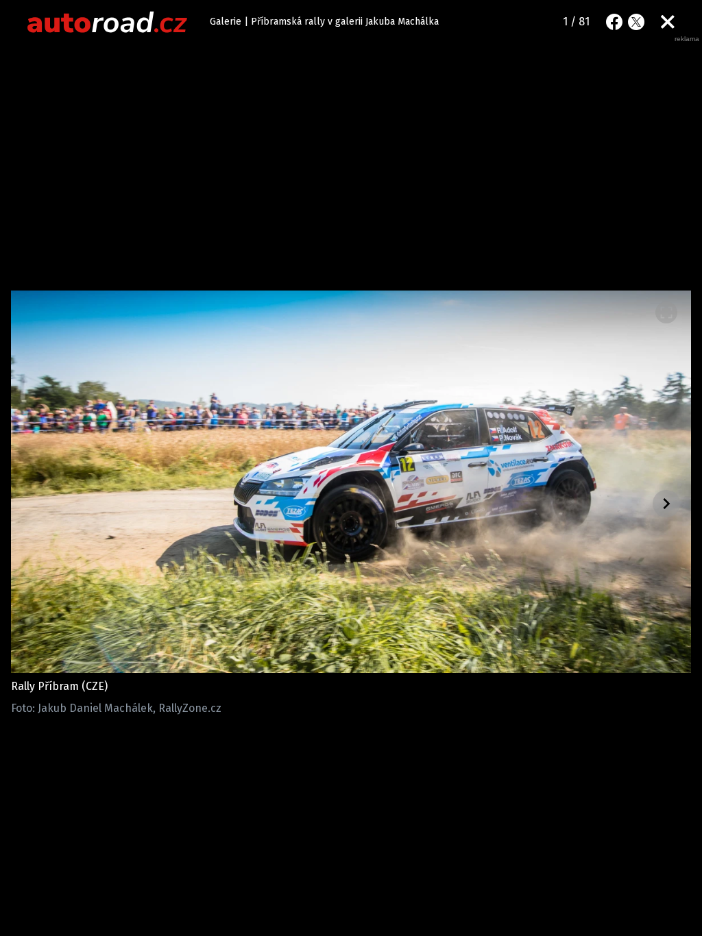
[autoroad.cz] (107, 22)
